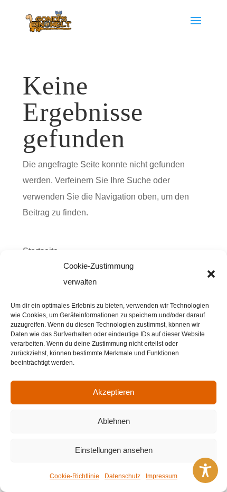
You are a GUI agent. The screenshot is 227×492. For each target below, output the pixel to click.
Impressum (161, 476)
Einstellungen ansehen (114, 450)
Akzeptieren (113, 391)
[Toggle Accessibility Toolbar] (205, 470)
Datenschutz (122, 476)
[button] (211, 274)
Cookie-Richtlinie (74, 476)
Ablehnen (114, 421)
